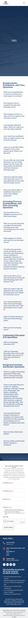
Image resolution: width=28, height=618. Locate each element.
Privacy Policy (16, 610)
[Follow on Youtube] (14, 564)
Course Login (10, 558)
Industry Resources (7, 610)
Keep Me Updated (8, 527)
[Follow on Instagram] (10, 564)
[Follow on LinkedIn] (7, 564)
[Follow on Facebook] (4, 564)
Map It (7, 555)
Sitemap (23, 610)
